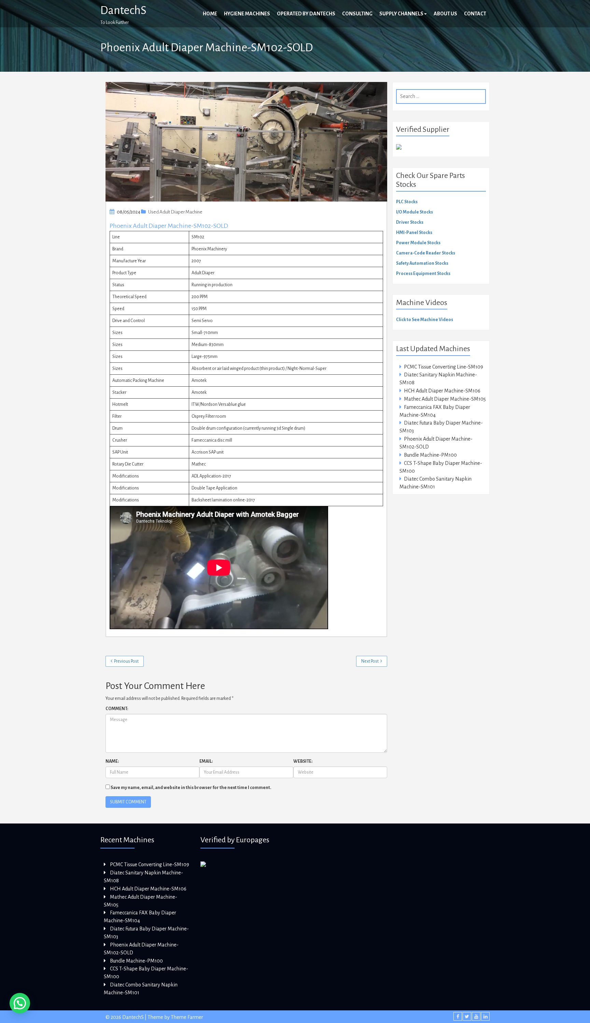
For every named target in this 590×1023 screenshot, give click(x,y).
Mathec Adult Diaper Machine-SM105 (445, 399)
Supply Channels (401, 13)
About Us (445, 13)
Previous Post (126, 661)
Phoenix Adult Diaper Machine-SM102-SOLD (169, 225)
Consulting (357, 13)
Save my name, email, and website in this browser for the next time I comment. (191, 787)
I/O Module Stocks (414, 212)
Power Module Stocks (418, 242)
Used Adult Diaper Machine (175, 212)
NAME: (112, 761)
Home (210, 13)
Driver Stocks (409, 222)
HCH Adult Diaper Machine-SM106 (442, 390)
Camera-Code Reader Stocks (425, 253)
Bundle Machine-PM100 (430, 455)
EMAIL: (206, 761)
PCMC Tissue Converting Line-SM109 (443, 367)
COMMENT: (117, 708)
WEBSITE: (302, 761)
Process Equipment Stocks (423, 273)
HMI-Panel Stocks (414, 232)
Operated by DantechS (306, 13)
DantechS (123, 10)
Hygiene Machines (247, 13)
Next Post (370, 661)
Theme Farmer (187, 1017)
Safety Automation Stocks (422, 263)
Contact (475, 13)
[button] (20, 1003)
